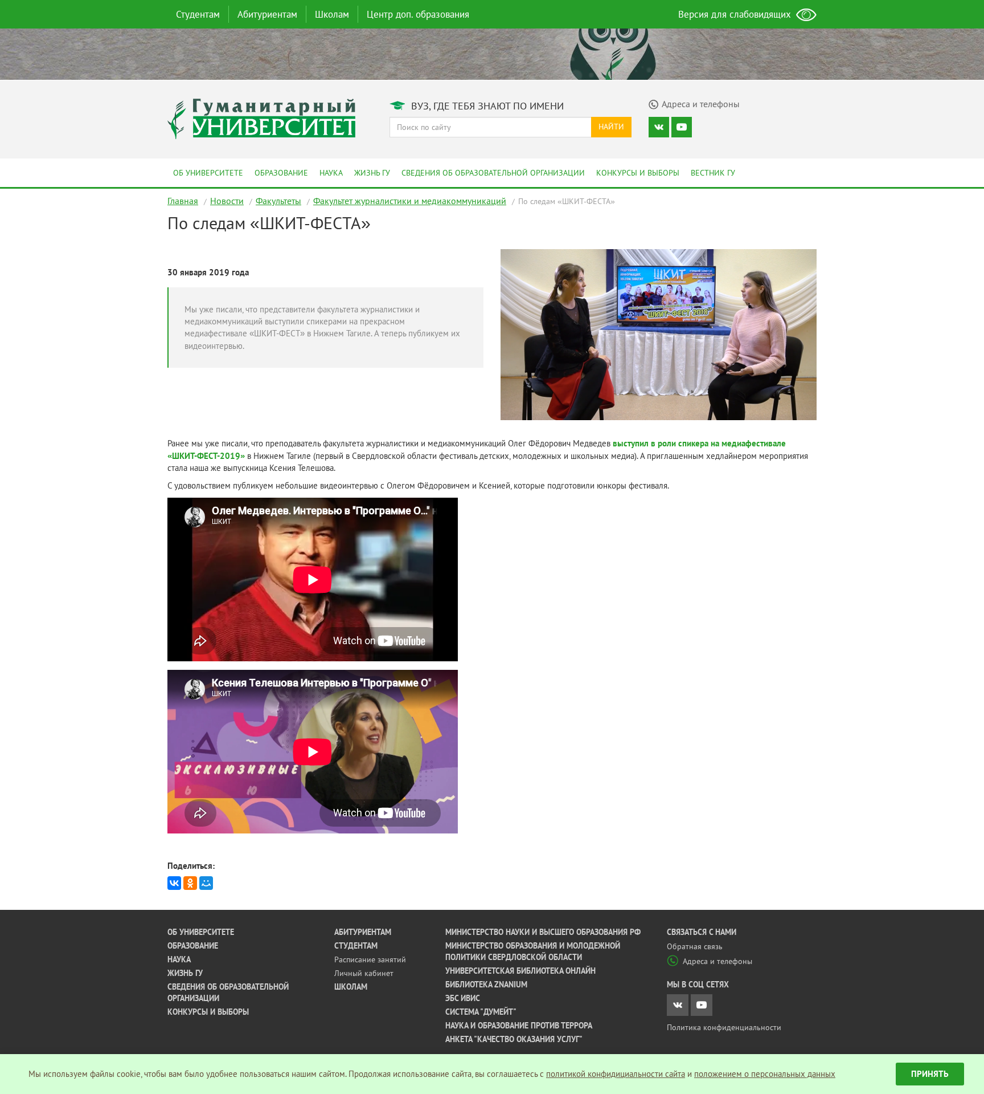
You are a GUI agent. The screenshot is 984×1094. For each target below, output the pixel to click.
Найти (611, 126)
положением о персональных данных (764, 1073)
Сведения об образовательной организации (493, 173)
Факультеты (278, 200)
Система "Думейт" (480, 1012)
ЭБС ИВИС (462, 998)
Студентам (198, 14)
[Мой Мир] (206, 883)
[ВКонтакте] (174, 883)
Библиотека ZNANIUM (486, 984)
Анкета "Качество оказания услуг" (514, 1039)
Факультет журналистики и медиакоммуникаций (409, 200)
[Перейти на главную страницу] (261, 117)
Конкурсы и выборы (637, 173)
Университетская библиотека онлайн (520, 971)
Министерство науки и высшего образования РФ (543, 932)
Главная (182, 200)
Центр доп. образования (418, 14)
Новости (227, 200)
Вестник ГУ (713, 173)
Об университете (208, 173)
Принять (930, 1073)
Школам (332, 14)
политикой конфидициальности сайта (615, 1073)
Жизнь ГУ (372, 173)
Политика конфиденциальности (724, 1027)
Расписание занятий (370, 959)
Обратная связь (695, 946)
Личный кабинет (363, 973)
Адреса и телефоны (717, 961)
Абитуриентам (267, 14)
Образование (281, 173)
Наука (331, 173)
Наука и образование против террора (518, 1025)
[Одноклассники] (190, 883)
